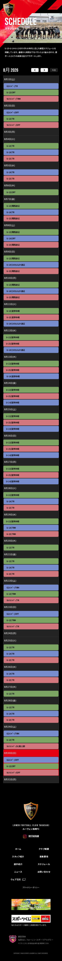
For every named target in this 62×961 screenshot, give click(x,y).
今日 (54, 70)
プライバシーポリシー (31, 887)
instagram (33, 836)
